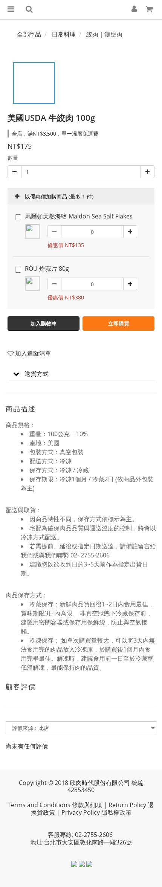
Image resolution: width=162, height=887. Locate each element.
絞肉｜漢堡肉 (104, 34)
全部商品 (29, 34)
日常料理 (64, 34)
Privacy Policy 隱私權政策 (96, 812)
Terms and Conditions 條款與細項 (55, 805)
